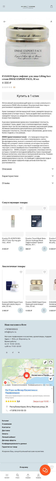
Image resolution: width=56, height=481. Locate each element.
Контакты (6, 427)
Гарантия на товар (9, 447)
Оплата (5, 434)
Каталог (5, 421)
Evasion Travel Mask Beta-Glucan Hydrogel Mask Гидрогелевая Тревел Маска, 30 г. (36, 241)
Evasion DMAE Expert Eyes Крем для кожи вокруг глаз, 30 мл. (36, 304)
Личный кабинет (8, 437)
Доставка (6, 430)
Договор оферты (9, 440)
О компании (7, 424)
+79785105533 (11, 329)
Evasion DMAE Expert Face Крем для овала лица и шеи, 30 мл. (12, 304)
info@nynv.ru (10, 332)
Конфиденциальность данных (14, 444)
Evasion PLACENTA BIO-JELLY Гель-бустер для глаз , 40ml (11, 240)
